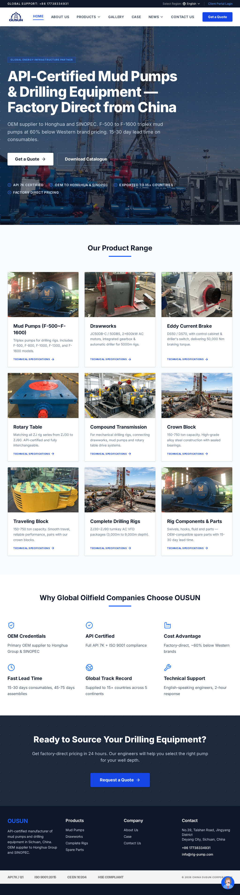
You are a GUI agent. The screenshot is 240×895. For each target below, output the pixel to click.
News (154, 17)
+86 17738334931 (196, 848)
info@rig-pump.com (197, 854)
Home (38, 16)
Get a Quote (217, 17)
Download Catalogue (86, 159)
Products (86, 17)
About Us (60, 17)
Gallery (116, 17)
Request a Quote (117, 779)
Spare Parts (75, 850)
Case (136, 17)
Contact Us (182, 17)
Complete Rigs (77, 843)
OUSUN (18, 821)
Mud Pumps (75, 830)
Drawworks (74, 836)
